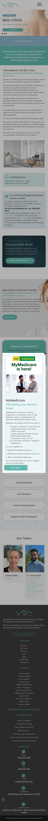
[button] (45, 353)
